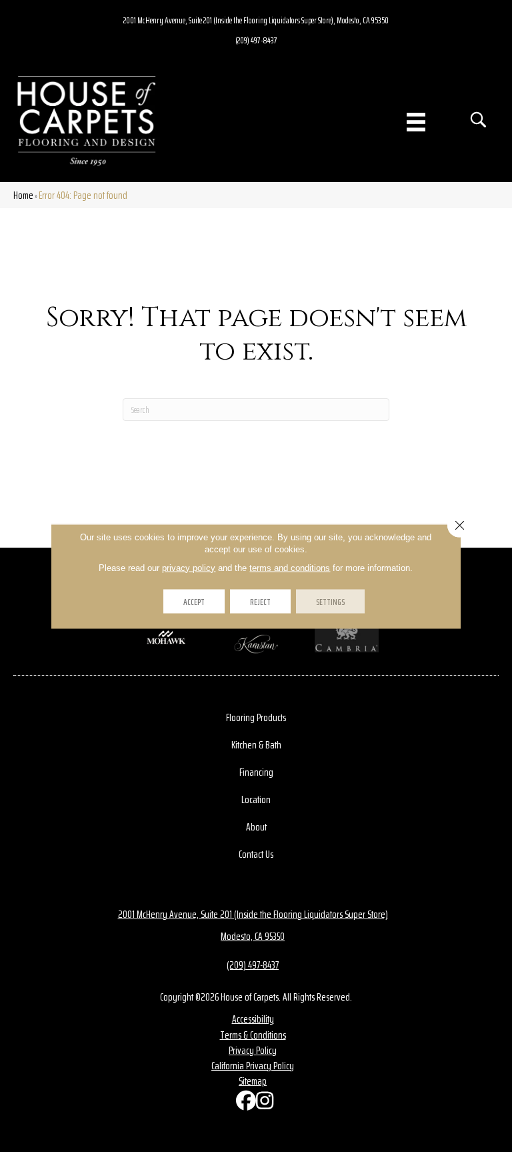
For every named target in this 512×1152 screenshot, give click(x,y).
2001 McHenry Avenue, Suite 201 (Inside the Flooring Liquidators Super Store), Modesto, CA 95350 (256, 20)
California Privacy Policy (252, 1065)
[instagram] (262, 1103)
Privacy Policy (253, 1050)
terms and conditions (289, 567)
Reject (260, 601)
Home (23, 195)
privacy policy (188, 567)
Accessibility (253, 1019)
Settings (330, 601)
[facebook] (242, 1103)
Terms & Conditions (253, 1035)
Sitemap (253, 1081)
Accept (194, 601)
